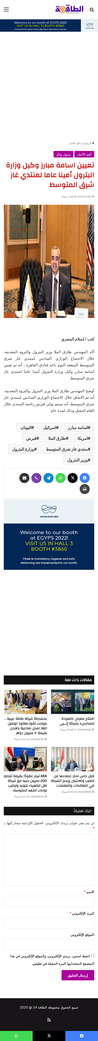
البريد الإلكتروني (82, 913)
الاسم (89, 892)
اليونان (26, 427)
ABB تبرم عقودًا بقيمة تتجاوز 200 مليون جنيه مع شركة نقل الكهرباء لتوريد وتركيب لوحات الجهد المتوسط (25, 783)
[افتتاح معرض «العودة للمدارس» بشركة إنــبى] (72, 702)
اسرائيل (49, 427)
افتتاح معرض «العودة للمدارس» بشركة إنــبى (77, 721)
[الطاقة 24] (65, 9)
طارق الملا (57, 438)
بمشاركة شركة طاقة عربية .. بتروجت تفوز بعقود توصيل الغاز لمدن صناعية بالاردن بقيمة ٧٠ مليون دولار (26, 725)
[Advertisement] (49, 89)
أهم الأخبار (74, 143)
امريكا (83, 438)
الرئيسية (87, 143)
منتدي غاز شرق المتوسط (67, 449)
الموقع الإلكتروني (82, 935)
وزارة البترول (23, 449)
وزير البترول (77, 459)
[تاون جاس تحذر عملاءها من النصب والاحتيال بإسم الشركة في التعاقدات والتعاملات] (72, 759)
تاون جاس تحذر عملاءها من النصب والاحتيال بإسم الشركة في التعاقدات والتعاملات (72, 781)
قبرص (31, 438)
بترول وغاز (63, 154)
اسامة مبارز (78, 427)
